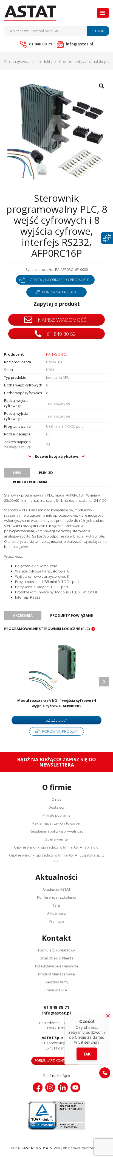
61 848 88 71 (56, 1007)
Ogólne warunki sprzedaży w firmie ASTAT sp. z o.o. (56, 847)
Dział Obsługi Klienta (56, 958)
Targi (56, 905)
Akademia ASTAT (56, 889)
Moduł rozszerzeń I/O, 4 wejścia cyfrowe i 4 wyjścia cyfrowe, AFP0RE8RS (56, 703)
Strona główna (16, 61)
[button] (104, 1072)
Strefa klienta (56, 839)
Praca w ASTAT (56, 990)
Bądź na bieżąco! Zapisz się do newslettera (56, 762)
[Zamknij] (107, 1015)
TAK (87, 1054)
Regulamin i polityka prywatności (57, 831)
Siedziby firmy (56, 982)
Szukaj (98, 30)
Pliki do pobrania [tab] (30, 481)
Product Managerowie (56, 974)
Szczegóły (56, 720)
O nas (56, 799)
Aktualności (56, 913)
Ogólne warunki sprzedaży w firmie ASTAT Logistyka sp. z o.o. (56, 858)
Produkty (44, 61)
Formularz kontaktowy (56, 950)
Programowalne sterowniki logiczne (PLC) (47, 628)
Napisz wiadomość (61, 320)
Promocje (56, 921)
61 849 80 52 (61, 334)
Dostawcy (57, 807)
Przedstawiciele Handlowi (56, 966)
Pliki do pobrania (56, 815)
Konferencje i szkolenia (56, 897)
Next (104, 681)
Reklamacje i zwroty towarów (56, 823)
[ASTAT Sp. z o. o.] (30, 13)
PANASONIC (56, 354)
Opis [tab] (17, 472)
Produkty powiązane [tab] (71, 615)
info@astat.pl (56, 1013)
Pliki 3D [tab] (46, 472)
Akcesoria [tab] (23, 615)
